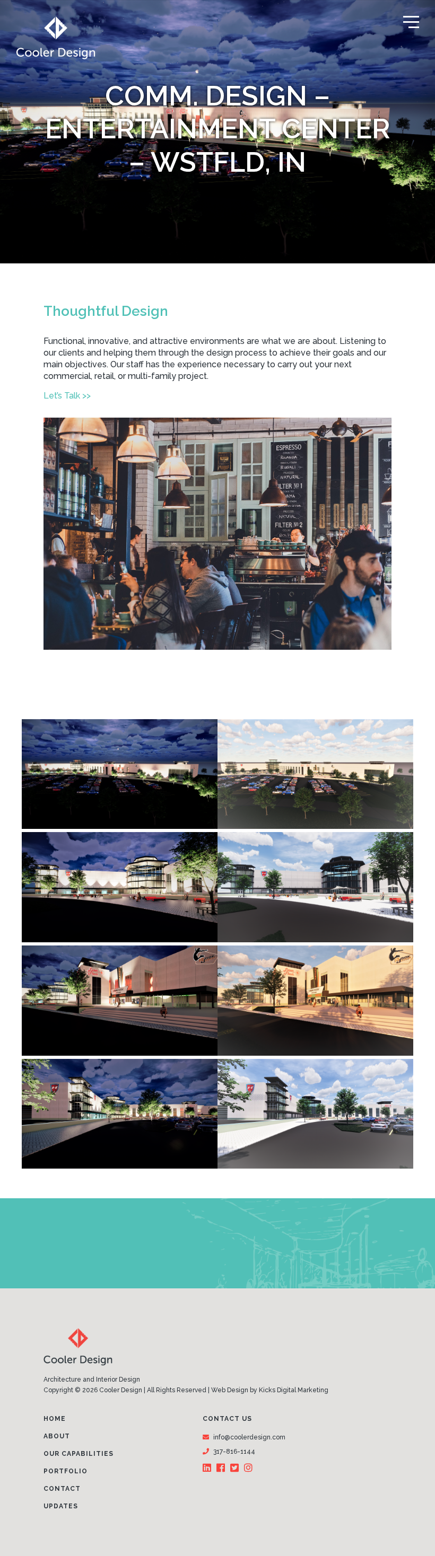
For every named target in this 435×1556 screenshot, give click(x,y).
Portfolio (66, 1471)
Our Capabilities (79, 1453)
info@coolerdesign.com (249, 1437)
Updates (61, 1506)
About (57, 1436)
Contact (62, 1488)
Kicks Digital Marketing (293, 1390)
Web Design (229, 1390)
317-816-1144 (234, 1451)
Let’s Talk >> (67, 396)
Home (55, 1418)
